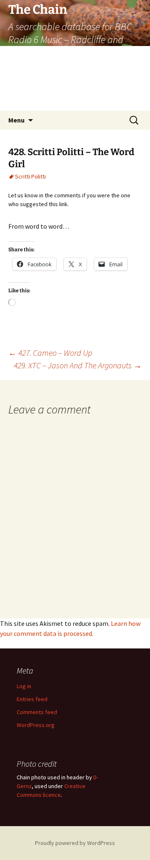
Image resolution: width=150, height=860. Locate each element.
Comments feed (37, 712)
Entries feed (32, 699)
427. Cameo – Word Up (50, 352)
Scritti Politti (30, 176)
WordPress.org (36, 725)
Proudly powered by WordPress (75, 843)
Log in (24, 686)
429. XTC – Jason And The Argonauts (78, 365)
